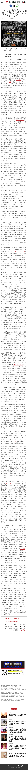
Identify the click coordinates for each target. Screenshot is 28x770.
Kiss (3, 691)
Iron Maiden (18, 688)
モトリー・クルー (18, 364)
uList (13, 700)
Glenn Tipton (5, 686)
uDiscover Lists (6, 700)
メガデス (22, 549)
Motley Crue (19, 692)
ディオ (14, 441)
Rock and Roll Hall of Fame (16, 696)
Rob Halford (21, 695)
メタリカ (18, 80)
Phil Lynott (5, 695)
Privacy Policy (21, 766)
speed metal (5, 699)
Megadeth (18, 691)
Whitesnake (5, 702)
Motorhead (5, 693)
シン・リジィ (20, 120)
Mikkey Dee (11, 692)
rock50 (4, 698)
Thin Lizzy (12, 699)
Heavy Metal (13, 686)
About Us (5, 766)
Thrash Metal (20, 699)
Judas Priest (22, 689)
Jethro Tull (14, 689)
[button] (2, 2)
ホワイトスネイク (20, 251)
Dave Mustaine (21, 684)
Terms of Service (12, 766)
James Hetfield (6, 689)
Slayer (19, 698)
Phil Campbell (19, 693)
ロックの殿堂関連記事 (11, 621)
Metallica (4, 692)
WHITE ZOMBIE (19, 700)
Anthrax (13, 684)
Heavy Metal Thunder (7, 688)
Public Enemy (12, 695)
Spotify (23, 630)
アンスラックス (10, 483)
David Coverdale (6, 685)
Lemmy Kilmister (9, 691)
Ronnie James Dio (11, 698)
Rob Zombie (5, 696)
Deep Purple (15, 685)
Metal (24, 691)
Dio (20, 685)
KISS (10, 82)
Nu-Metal (11, 693)
